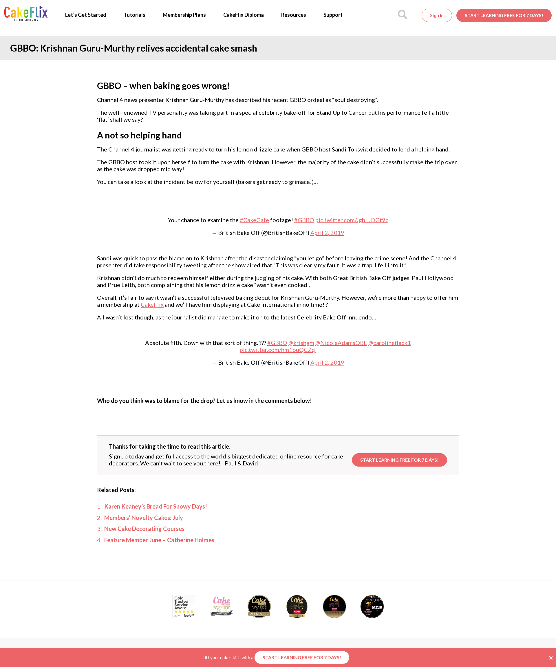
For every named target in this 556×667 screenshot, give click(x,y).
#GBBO (304, 219)
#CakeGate (254, 219)
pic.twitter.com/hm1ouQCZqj (278, 349)
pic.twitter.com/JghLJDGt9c (351, 219)
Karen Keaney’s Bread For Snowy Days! (155, 506)
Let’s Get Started (85, 15)
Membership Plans (184, 15)
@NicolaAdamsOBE (341, 342)
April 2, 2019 (327, 232)
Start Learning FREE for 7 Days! (504, 15)
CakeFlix (152, 304)
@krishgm (301, 342)
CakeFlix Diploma (243, 15)
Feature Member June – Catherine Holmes (159, 539)
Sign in (437, 15)
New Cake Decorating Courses (144, 528)
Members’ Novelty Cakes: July (143, 517)
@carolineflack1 (389, 342)
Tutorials (134, 15)
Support (333, 15)
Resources (293, 15)
